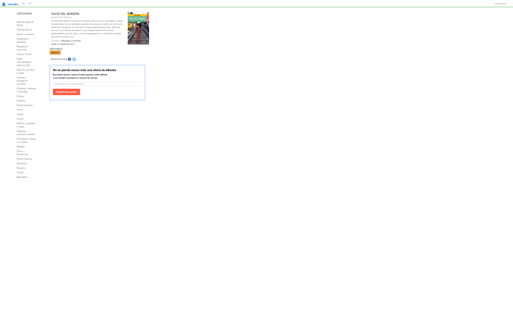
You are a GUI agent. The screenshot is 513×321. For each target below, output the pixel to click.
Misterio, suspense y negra (26, 125)
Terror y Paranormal (22, 152)
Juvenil (20, 118)
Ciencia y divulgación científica (22, 80)
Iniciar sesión (500, 3)
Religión (21, 146)
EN (30, 3)
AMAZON (55, 52)
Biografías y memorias (22, 48)
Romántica (22, 163)
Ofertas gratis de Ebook (25, 23)
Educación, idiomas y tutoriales (26, 90)
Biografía (21, 167)
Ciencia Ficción (24, 54)
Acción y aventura (25, 34)
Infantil (20, 114)
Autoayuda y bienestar (23, 40)
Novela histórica (24, 105)
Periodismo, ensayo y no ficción (26, 140)
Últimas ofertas (24, 29)
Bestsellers (22, 177)
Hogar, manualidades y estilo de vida (24, 62)
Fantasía (21, 100)
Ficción (20, 172)
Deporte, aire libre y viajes (26, 71)
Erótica (20, 96)
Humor (20, 109)
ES (23, 3)
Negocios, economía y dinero (26, 132)
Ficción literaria (24, 158)
